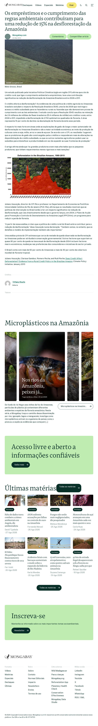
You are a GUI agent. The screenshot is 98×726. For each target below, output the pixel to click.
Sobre (31, 671)
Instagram (79, 674)
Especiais (48, 5)
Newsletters (33, 686)
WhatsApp (79, 694)
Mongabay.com (19, 35)
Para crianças (57, 674)
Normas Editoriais (36, 678)
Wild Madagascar (59, 671)
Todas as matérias (67, 487)
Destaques (27, 5)
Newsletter (19, 630)
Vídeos (38, 5)
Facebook (79, 686)
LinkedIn (78, 671)
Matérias (60, 5)
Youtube (78, 678)
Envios (31, 690)
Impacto (32, 682)
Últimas (8, 686)
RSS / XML (79, 697)
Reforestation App (59, 682)
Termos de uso (34, 694)
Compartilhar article (79, 36)
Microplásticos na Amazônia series (76, 406)
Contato (31, 674)
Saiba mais (19, 465)
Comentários (58, 36)
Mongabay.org (57, 678)
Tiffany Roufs (18, 282)
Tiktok (78, 690)
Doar (71, 5)
